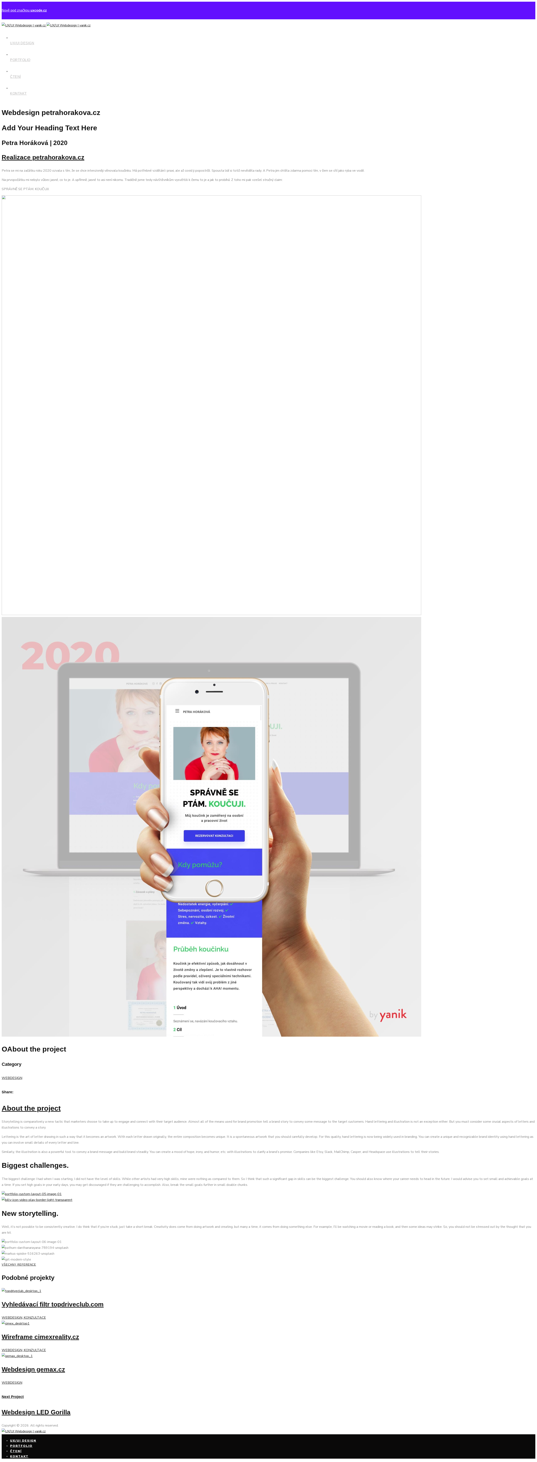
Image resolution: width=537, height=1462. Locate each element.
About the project (31, 1108)
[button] (268, 1264)
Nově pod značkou (24, 10)
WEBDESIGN (12, 1078)
